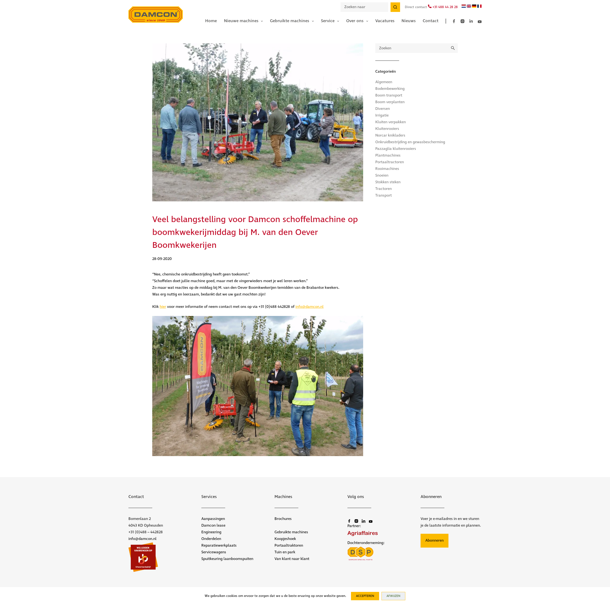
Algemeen (383, 82)
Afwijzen (393, 596)
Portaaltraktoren (288, 545)
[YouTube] (480, 22)
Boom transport (388, 95)
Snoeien (381, 175)
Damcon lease (213, 525)
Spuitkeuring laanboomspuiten (227, 558)
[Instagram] (462, 21)
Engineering (211, 532)
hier (163, 306)
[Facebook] (454, 21)
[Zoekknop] (395, 7)
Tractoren (383, 188)
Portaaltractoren (389, 162)
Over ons (354, 21)
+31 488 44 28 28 (445, 7)
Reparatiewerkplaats (219, 545)
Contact (430, 21)
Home (211, 21)
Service (328, 21)
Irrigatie (382, 115)
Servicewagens (213, 552)
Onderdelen (211, 538)
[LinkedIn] (471, 21)
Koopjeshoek (285, 538)
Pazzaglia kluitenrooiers (395, 148)
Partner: (354, 526)
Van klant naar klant (291, 558)
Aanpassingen (213, 518)
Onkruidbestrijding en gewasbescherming (410, 142)
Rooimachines (387, 168)
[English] (469, 7)
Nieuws (409, 21)
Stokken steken (388, 182)
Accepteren (365, 596)
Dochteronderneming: (366, 542)
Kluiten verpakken (390, 122)
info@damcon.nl (309, 306)
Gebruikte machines (289, 21)
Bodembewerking (390, 88)
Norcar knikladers (390, 135)
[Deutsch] (474, 7)
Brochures (283, 518)
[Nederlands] (464, 7)
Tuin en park (284, 552)
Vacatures (384, 21)
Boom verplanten (390, 102)
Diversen (382, 108)
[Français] (479, 7)
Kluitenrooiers (387, 128)
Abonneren (434, 540)
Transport (383, 195)
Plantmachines (388, 155)
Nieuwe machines (241, 21)
